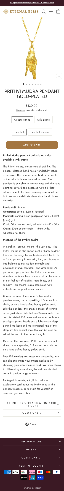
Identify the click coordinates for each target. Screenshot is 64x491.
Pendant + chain (40, 132)
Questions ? (32, 412)
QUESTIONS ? (31, 457)
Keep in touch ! (31, 465)
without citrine (22, 120)
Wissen (31, 449)
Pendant (19, 132)
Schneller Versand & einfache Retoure (32, 404)
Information (31, 441)
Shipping (20, 110)
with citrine (43, 120)
